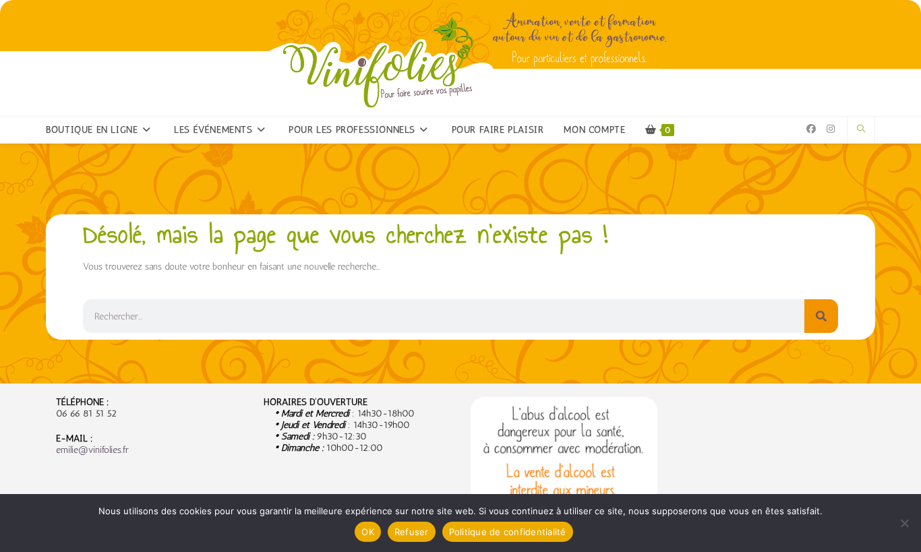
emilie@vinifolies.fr (92, 450)
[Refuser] (904, 523)
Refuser (411, 531)
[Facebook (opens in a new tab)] (811, 129)
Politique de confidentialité (507, 531)
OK (367, 531)
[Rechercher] (821, 316)
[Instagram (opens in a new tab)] (830, 129)
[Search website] (861, 129)
